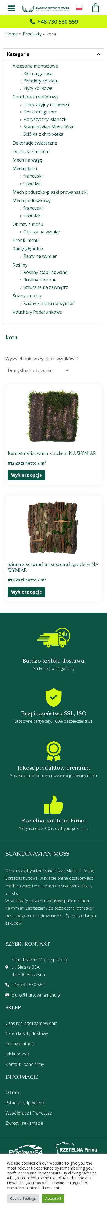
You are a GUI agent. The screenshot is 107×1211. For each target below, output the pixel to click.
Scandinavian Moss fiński (49, 127)
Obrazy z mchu (28, 224)
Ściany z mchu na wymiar (48, 303)
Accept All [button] (53, 1198)
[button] (11, 8)
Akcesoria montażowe (35, 66)
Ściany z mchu (27, 296)
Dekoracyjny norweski (46, 104)
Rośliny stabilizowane (45, 272)
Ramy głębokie (28, 249)
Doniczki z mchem (31, 151)
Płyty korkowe (37, 88)
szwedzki (32, 184)
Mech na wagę (27, 160)
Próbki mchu (26, 240)
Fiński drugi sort (40, 112)
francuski (33, 176)
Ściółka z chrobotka (43, 134)
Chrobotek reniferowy (35, 97)
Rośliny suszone (40, 280)
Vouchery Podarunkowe (37, 312)
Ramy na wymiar (40, 256)
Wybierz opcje (26, 475)
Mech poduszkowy (32, 201)
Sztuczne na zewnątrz (45, 287)
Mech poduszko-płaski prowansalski (50, 192)
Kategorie (18, 54)
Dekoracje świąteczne (35, 143)
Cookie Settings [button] (23, 1198)
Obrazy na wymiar (41, 232)
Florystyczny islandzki (45, 119)
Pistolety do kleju (40, 81)
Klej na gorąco (38, 73)
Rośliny (20, 265)
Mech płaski (25, 168)
